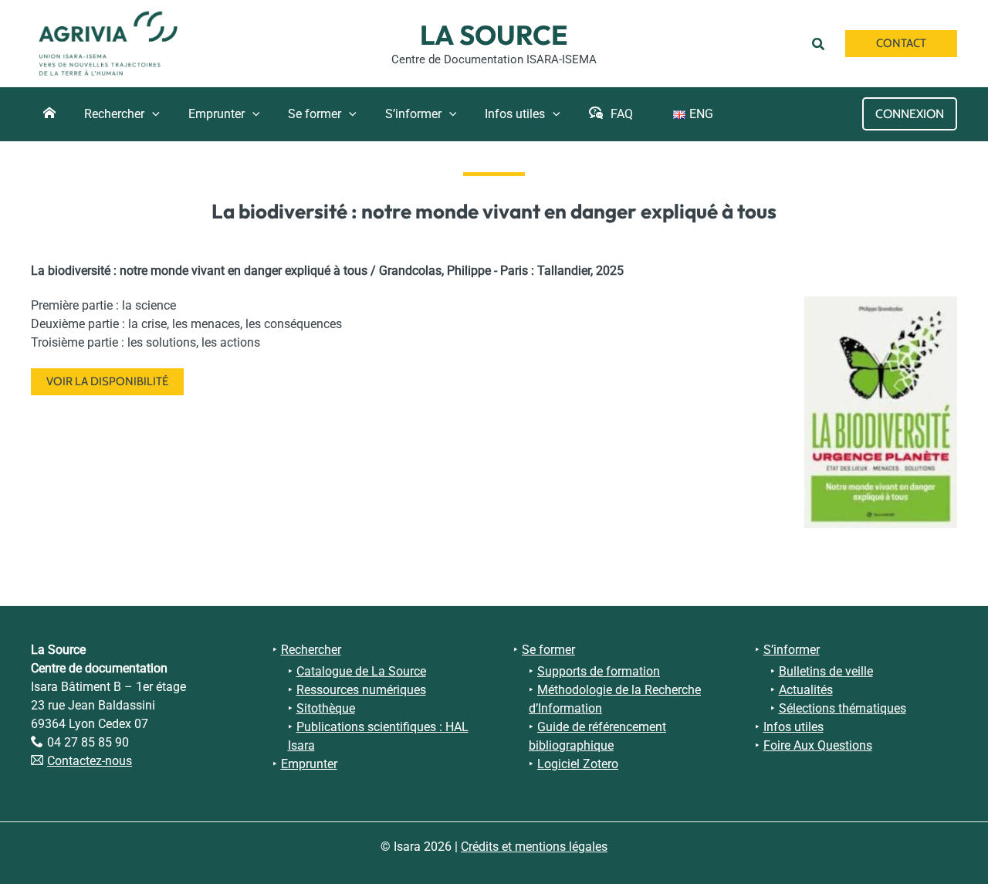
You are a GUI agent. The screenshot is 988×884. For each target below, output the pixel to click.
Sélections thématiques (842, 708)
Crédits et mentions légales (534, 846)
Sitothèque (325, 708)
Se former (548, 649)
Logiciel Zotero (577, 764)
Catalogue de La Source (361, 671)
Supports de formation (598, 671)
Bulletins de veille (826, 671)
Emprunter (309, 764)
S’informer (791, 649)
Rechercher (311, 649)
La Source (494, 35)
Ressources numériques (361, 689)
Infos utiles (793, 727)
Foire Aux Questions (817, 745)
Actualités (806, 689)
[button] (821, 43)
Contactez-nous (89, 761)
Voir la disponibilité (107, 381)
